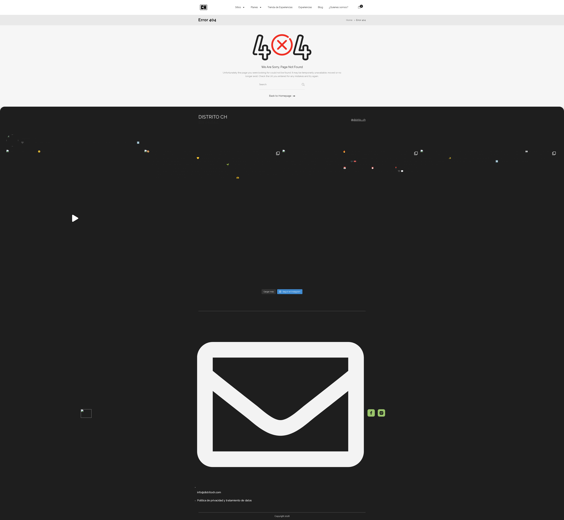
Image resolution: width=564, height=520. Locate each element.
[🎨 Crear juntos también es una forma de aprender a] (213, 218)
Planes (254, 7)
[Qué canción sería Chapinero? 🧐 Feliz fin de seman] (74, 218)
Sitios (238, 7)
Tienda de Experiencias (280, 7)
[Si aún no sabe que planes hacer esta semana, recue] (489, 218)
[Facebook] (371, 413)
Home (349, 20)
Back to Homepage (280, 95)
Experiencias (305, 7)
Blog (320, 7)
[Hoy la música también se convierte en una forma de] (351, 218)
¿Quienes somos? (338, 7)
